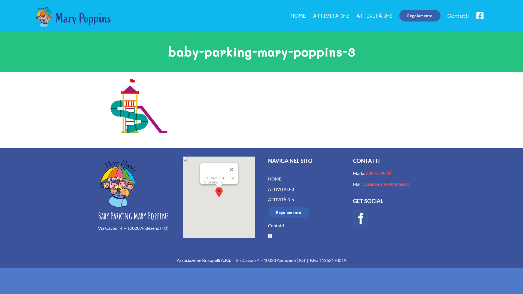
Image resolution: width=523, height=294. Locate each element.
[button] (219, 192)
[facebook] (361, 218)
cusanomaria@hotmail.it (386, 183)
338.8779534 (378, 173)
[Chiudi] (231, 169)
